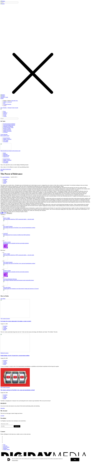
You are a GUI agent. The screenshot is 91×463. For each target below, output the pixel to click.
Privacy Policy (6, 447)
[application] (45, 459)
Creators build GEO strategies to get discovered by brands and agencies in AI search (21, 288)
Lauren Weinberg (5, 177)
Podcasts (9, 107)
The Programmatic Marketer (9, 125)
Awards (16, 107)
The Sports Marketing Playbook (10, 279)
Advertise (5, 445)
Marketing (5, 154)
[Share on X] (4, 213)
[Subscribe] (3, 96)
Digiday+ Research (7, 139)
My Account (3, 135)
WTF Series (5, 140)
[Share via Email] (5, 213)
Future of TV (6, 156)
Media (4, 153)
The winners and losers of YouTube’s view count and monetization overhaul (19, 227)
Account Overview (7, 104)
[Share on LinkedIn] (1, 213)
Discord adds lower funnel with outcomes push (10, 150)
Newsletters (5, 141)
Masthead (5, 448)
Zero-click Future (7, 287)
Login (6, 97)
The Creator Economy (8, 226)
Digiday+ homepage (7, 101)
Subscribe (3, 97)
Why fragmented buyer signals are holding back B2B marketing (16, 234)
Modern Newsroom (7, 131)
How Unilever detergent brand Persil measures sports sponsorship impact (18, 280)
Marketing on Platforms (8, 126)
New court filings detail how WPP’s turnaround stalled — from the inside (18, 219)
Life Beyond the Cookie (8, 127)
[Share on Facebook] (2, 213)
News (2, 107)
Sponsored (5, 233)
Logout (4, 105)
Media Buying (6, 155)
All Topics (5, 132)
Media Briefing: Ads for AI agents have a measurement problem (15, 355)
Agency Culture (6, 218)
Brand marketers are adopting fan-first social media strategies (16, 243)
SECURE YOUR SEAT (6, 169)
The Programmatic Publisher (9, 123)
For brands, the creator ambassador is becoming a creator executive (16, 321)
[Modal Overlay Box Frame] (11, 426)
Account (2, 415)
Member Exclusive (4, 353)
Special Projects (6, 138)
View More (3, 298)
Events (13, 107)
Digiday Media (6, 449)
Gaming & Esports (7, 129)
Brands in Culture (7, 128)
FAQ (4, 103)
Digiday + (5, 107)
